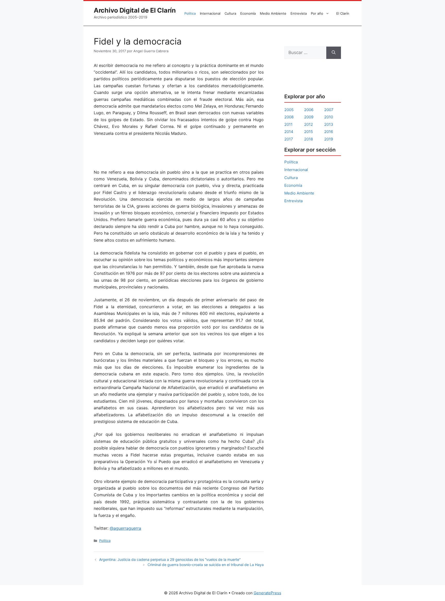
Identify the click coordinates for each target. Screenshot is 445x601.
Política (190, 13)
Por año (317, 13)
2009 (308, 116)
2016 (328, 131)
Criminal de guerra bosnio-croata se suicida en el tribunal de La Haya (206, 564)
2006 (308, 109)
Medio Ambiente (273, 13)
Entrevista (298, 13)
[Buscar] (333, 53)
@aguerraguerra (125, 528)
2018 (308, 139)
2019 (328, 139)
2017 (288, 139)
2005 (289, 109)
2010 (328, 116)
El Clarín (342, 13)
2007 (328, 109)
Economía (248, 13)
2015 (308, 131)
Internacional (210, 13)
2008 (289, 116)
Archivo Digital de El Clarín (135, 10)
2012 (308, 124)
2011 (288, 124)
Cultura (230, 13)
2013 (328, 124)
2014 (288, 131)
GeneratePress (267, 592)
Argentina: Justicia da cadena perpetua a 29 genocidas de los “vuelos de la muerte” (170, 559)
